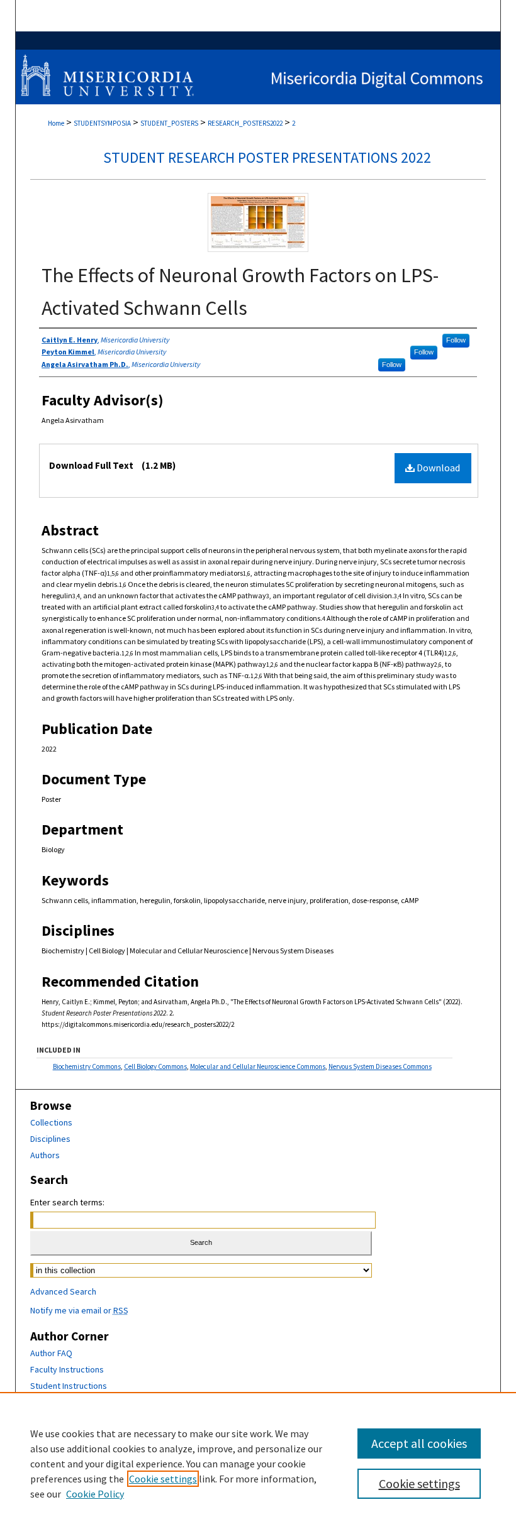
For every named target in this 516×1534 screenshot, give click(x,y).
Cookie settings (163, 1478)
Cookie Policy (95, 1493)
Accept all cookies (419, 1443)
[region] (258, 1463)
